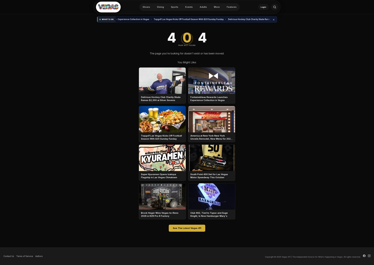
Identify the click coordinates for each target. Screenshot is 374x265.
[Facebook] (364, 256)
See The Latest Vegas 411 (187, 228)
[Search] (274, 7)
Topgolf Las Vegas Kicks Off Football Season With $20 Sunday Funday (180, 19)
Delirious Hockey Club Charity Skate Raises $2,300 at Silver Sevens (253, 19)
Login (263, 7)
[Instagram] (369, 256)
